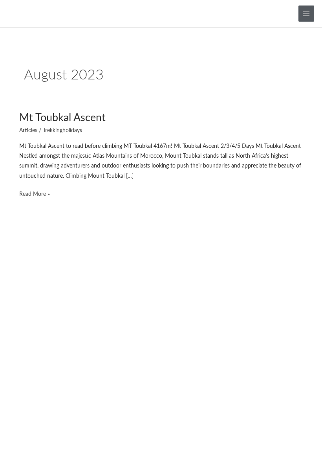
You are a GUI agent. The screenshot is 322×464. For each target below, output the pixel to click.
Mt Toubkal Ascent (62, 117)
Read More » (34, 193)
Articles (28, 130)
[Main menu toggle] (306, 14)
